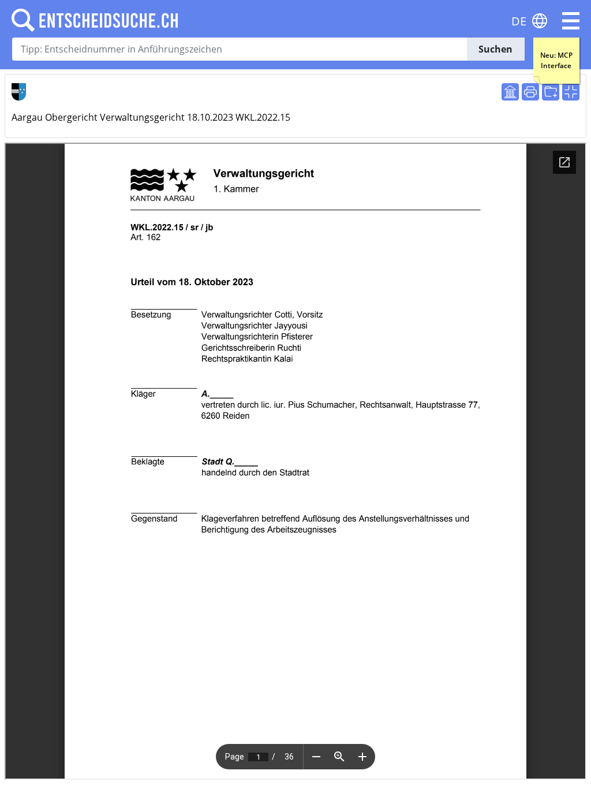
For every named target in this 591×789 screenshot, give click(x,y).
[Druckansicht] (530, 92)
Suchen (495, 49)
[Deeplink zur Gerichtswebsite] (510, 92)
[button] (570, 20)
